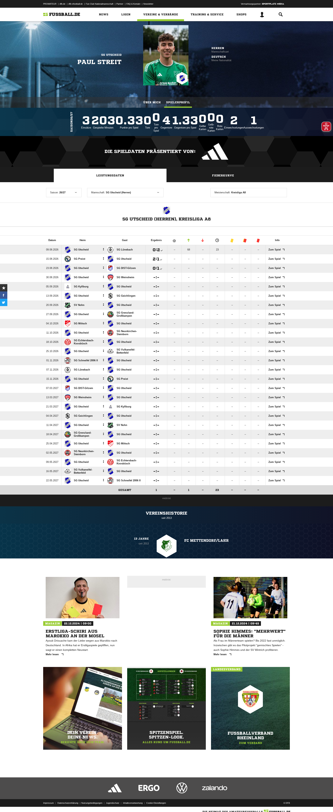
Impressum (48, 803)
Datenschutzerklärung (67, 803)
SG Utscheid (111, 54)
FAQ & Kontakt (133, 4)
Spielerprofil (178, 102)
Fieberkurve (223, 175)
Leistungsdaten (110, 175)
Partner (119, 4)
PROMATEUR (49, 4)
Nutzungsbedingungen (91, 803)
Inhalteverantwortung (133, 803)
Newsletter (148, 4)
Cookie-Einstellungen (156, 803)
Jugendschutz (112, 803)
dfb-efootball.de (75, 4)
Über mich (152, 102)
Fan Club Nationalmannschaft (99, 4)
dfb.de (62, 4)
